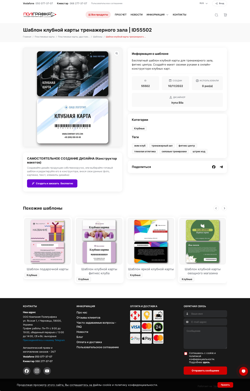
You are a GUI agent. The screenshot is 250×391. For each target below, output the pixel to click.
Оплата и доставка (89, 342)
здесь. (206, 362)
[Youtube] (47, 371)
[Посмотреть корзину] (225, 15)
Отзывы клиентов (88, 317)
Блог (80, 337)
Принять (225, 385)
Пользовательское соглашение (106, 3)
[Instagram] (37, 371)
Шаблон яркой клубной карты (151, 269)
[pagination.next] (224, 208)
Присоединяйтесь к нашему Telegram (44, 340)
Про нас (82, 312)
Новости (137, 14)
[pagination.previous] (216, 208)
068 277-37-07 (78, 3)
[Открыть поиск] (216, 15)
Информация (156, 14)
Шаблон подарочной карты (47, 269)
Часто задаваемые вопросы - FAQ (96, 324)
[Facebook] (26, 371)
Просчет (121, 14)
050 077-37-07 (44, 3)
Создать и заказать (54, 183)
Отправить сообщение (205, 370)
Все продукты (99, 14)
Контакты (179, 14)
